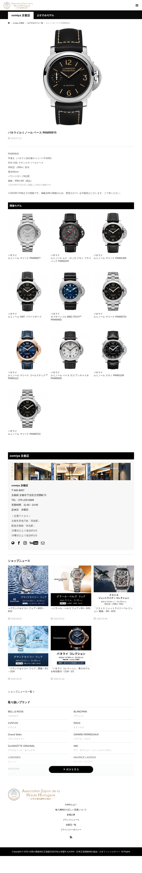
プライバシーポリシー (71, 829)
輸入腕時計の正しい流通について (71, 809)
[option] (71, 77)
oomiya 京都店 (20, 15)
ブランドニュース (71, 820)
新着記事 (71, 815)
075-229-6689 (26, 500)
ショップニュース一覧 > (21, 691)
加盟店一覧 (71, 825)
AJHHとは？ (71, 804)
